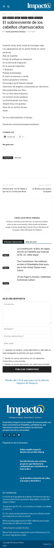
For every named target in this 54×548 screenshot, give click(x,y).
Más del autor (31, 242)
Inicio (5, 13)
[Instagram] (9, 435)
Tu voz (31, 18)
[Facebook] (5, 37)
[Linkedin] (29, 37)
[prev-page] (4, 289)
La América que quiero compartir (41, 190)
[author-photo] (27, 214)
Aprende (18, 13)
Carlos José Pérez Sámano (16, 32)
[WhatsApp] (23, 37)
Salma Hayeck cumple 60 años (16, 528)
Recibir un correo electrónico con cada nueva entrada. (27, 364)
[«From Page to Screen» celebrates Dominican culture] (9, 279)
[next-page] (8, 289)
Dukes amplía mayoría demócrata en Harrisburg (32, 450)
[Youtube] (19, 435)
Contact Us (47, 544)
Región (17, 18)
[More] (35, 37)
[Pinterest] (17, 37)
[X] (11, 37)
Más (10, 13)
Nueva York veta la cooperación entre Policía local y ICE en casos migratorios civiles (26, 533)
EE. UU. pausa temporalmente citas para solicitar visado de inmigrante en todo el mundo (26, 514)
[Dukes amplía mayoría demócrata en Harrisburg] (10, 451)
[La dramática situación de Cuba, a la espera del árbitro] (10, 479)
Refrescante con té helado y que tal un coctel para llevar (15, 190)
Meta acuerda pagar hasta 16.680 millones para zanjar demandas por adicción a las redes (26, 522)
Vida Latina (38, 18)
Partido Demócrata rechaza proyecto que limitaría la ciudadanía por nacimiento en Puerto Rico (34, 465)
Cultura (24, 18)
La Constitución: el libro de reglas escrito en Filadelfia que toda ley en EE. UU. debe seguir (33, 251)
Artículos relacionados (13, 242)
